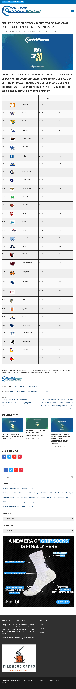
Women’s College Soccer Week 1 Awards (18, 506)
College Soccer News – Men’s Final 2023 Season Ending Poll (12, 436)
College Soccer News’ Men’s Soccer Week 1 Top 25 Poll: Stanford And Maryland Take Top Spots (38, 493)
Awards (42, 633)
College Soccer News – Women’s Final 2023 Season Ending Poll (36, 432)
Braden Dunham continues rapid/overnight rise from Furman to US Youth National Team (36, 497)
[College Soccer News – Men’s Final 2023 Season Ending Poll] (12, 425)
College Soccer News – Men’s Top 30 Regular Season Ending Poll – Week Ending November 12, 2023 (61, 438)
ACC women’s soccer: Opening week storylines (20, 502)
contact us (16, 640)
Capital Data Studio (54, 680)
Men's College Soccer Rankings (37, 391)
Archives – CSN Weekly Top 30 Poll (45, 31)
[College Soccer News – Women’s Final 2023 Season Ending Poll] (37, 423)
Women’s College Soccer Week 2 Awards (18, 488)
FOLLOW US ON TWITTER (14, 2)
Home (42, 625)
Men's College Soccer (18, 391)
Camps (42, 629)
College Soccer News (10, 31)
